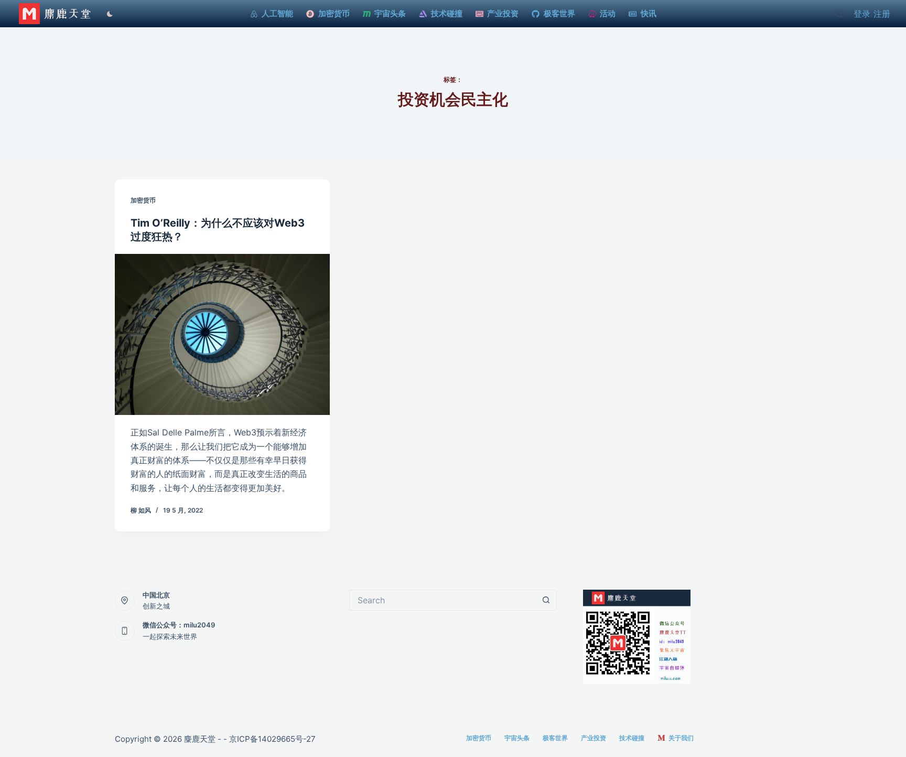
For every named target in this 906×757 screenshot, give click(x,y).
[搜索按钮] (546, 600)
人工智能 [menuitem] (277, 13)
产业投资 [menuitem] (503, 13)
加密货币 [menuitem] (334, 13)
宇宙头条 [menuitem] (390, 13)
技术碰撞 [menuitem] (446, 13)
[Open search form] (839, 14)
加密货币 (143, 200)
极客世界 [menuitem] (559, 13)
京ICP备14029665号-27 (272, 739)
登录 (862, 13)
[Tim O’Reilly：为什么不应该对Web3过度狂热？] (222, 334)
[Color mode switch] (107, 14)
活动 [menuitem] (608, 13)
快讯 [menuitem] (648, 13)
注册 (881, 13)
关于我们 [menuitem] (681, 738)
